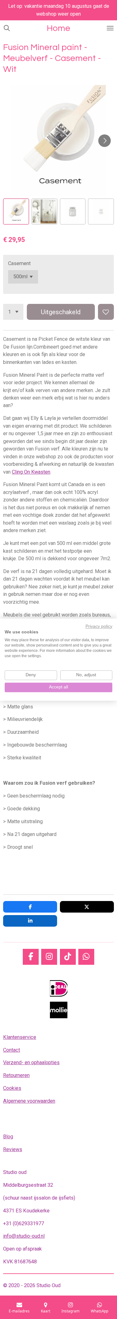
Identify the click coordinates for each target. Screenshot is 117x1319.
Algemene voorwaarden (29, 1101)
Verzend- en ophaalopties (31, 1062)
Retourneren (16, 1075)
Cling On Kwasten (31, 472)
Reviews (12, 1149)
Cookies (12, 1088)
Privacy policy (98, 626)
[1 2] (13, 312)
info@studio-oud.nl (24, 1236)
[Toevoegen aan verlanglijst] (106, 312)
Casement (19, 263)
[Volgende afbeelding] (104, 140)
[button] (16, 211)
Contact (11, 1050)
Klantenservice (19, 1037)
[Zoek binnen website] (7, 28)
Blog (8, 1137)
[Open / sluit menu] (110, 28)
